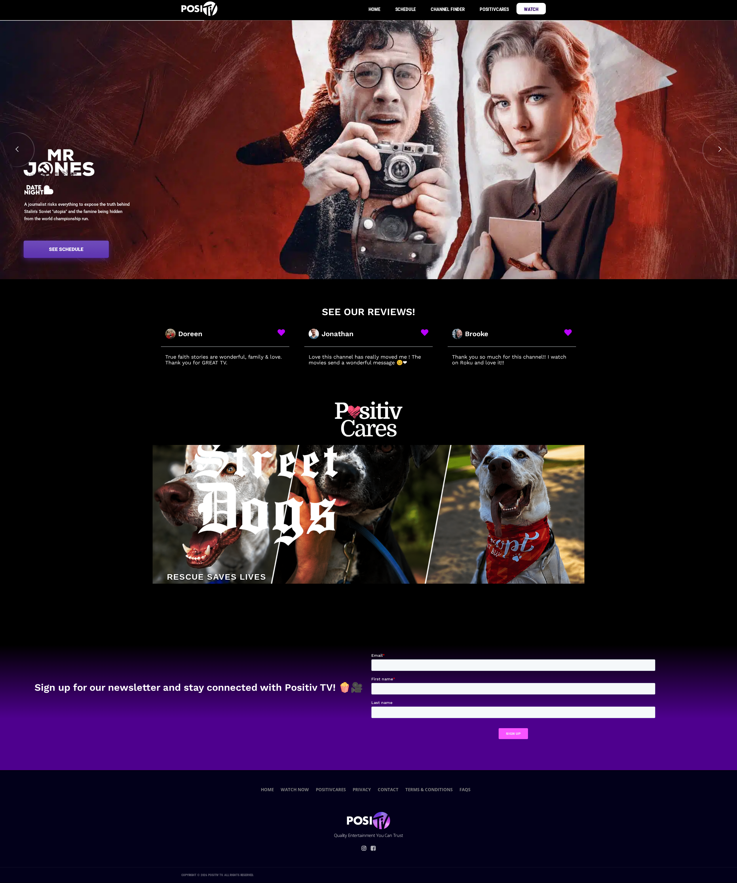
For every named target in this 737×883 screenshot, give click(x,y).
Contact (388, 789)
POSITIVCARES (331, 789)
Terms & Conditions (429, 789)
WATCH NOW (295, 789)
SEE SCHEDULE (66, 249)
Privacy (362, 789)
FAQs (464, 789)
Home (267, 789)
